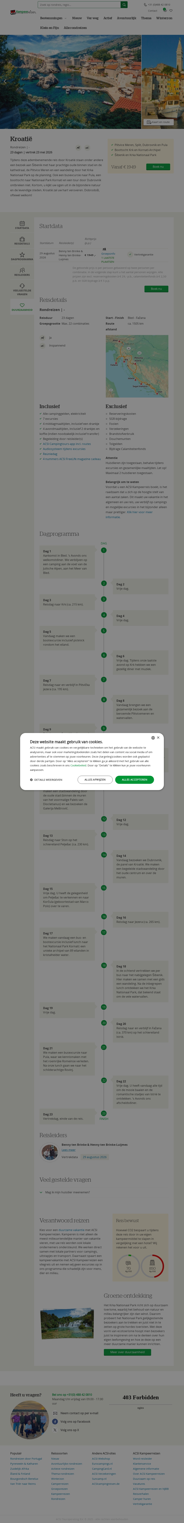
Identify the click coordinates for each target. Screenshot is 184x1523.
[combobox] (153, 738)
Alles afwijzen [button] (95, 779)
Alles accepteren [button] (134, 779)
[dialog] (92, 761)
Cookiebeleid (78, 765)
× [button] (158, 737)
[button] (46, 779)
